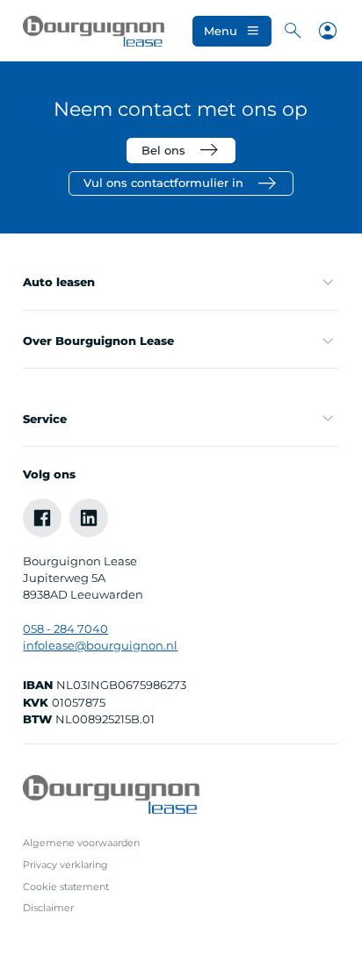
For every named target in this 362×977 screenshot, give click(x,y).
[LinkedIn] (88, 518)
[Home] (93, 31)
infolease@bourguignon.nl (100, 645)
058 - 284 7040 (65, 629)
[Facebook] (42, 518)
